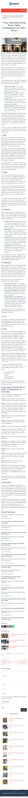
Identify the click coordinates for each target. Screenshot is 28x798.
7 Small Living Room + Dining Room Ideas (17, 640)
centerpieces (19, 653)
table (2, 655)
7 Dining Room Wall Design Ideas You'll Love (18, 634)
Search (2, 707)
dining (24, 653)
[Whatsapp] (13, 626)
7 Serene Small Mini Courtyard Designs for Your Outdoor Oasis (21, 661)
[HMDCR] (14, 3)
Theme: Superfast (22, 793)
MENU (24, 10)
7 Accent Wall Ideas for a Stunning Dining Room (18, 646)
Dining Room (9, 653)
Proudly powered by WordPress (9, 793)
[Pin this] (8, 626)
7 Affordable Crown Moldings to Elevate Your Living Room (6, 661)
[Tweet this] (5, 626)
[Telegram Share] (10, 626)
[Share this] (2, 626)
